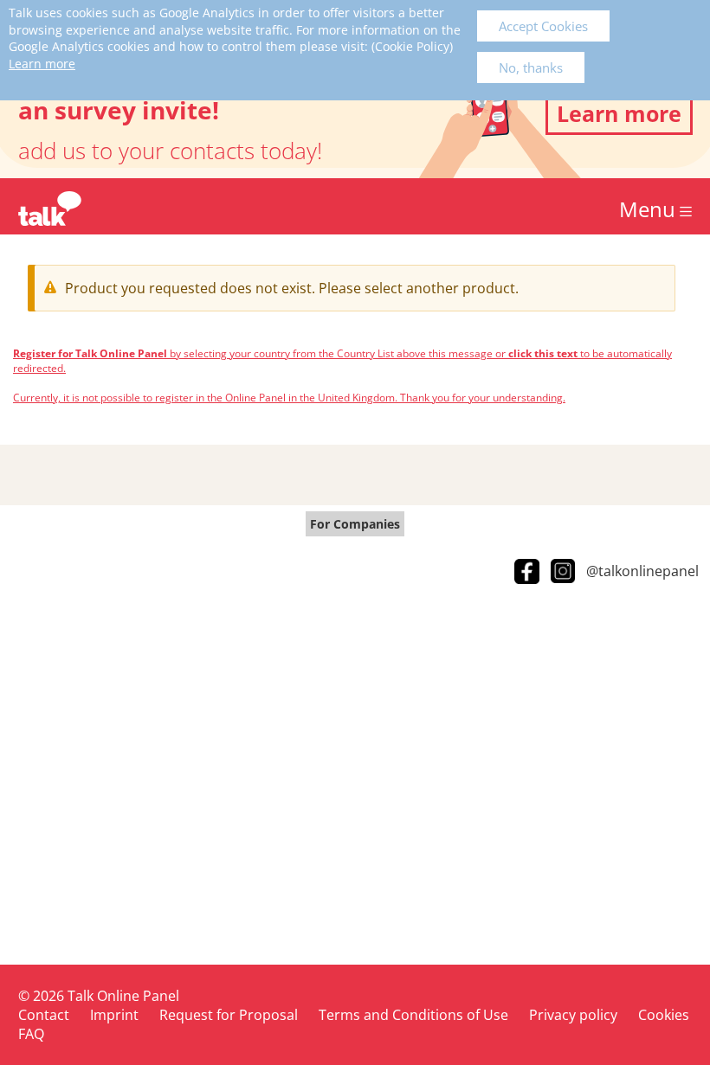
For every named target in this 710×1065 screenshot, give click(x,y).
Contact (43, 1014)
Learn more (42, 63)
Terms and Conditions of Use (413, 1014)
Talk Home (49, 208)
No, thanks (531, 67)
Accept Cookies (543, 26)
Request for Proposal (228, 1014)
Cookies (663, 1014)
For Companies (355, 524)
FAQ (31, 1033)
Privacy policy (573, 1014)
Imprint (114, 1014)
